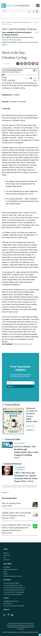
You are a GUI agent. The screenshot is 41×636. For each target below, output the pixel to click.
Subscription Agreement (17, 625)
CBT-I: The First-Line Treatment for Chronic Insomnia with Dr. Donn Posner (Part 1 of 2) (25, 477)
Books (5, 571)
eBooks (5, 574)
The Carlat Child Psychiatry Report (13, 585)
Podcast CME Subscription (11, 40)
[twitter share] (17, 64)
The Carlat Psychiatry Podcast (19, 22)
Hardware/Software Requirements (19, 627)
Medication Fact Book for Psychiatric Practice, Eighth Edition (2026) (31, 414)
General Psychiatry (19, 443)
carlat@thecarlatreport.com (11, 601)
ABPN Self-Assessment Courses (12, 576)
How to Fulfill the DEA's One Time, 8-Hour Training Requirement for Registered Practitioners (16, 527)
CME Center (6, 555)
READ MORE (29, 430)
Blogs (8, 22)
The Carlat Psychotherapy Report (12, 594)
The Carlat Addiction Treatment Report (14, 587)
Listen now (5, 492)
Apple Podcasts (28, 42)
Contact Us (6, 559)
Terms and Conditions (22, 623)
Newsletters (6, 567)
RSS (37, 32)
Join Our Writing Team (11, 503)
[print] (33, 64)
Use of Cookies (29, 625)
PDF (37, 63)
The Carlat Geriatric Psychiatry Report (13, 592)
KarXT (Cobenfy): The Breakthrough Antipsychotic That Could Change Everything (26, 450)
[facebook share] (21, 64)
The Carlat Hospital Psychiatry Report (13, 590)
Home (3, 22)
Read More (16, 457)
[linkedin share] (25, 64)
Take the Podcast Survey (23, 344)
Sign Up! (10, 386)
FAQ (4, 557)
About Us (6, 553)
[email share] (29, 64)
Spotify (4, 45)
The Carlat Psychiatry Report (11, 583)
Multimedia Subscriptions (10, 569)
